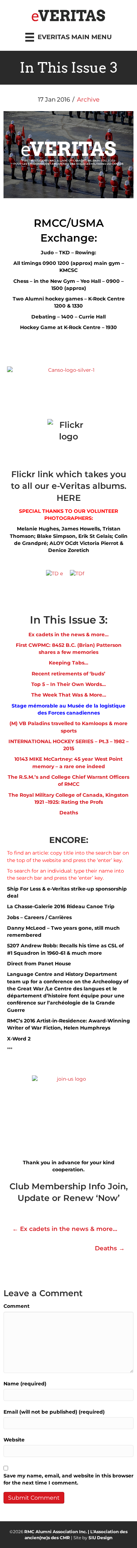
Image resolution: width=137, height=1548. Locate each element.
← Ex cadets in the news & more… (64, 1228)
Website (14, 1440)
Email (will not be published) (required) (54, 1412)
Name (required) (25, 1383)
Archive (88, 99)
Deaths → (110, 1248)
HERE (69, 498)
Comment (17, 1306)
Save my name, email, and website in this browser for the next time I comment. (68, 1479)
